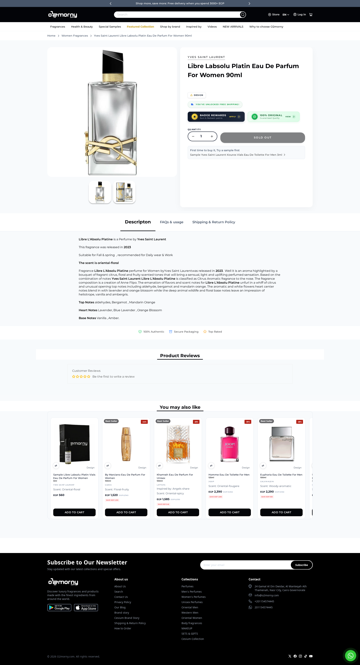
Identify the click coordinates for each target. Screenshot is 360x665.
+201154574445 (264, 601)
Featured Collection (140, 26)
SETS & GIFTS (190, 633)
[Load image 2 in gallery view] (124, 192)
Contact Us (121, 597)
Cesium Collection (193, 639)
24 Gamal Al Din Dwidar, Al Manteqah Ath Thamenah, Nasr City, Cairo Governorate (281, 588)
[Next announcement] (249, 3)
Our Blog (120, 607)
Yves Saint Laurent (206, 57)
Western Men (190, 612)
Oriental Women (192, 618)
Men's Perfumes (192, 591)
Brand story (121, 612)
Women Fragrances (75, 35)
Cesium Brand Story (126, 618)
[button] (311, 15)
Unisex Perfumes (192, 602)
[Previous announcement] (110, 3)
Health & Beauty (82, 26)
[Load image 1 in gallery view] (100, 192)
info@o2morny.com (267, 595)
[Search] (243, 15)
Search (118, 591)
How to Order (122, 628)
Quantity (194, 129)
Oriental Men (190, 607)
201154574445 (264, 607)
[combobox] (171, 15)
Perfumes (188, 586)
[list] (180, 465)
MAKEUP (187, 628)
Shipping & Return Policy (130, 623)
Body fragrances (192, 623)
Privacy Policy (122, 602)
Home (51, 35)
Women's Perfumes (194, 597)
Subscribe (301, 565)
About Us (120, 586)
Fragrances (57, 26)
